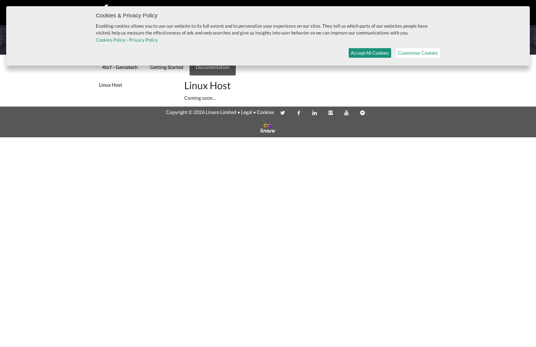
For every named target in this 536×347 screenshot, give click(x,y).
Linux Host (110, 85)
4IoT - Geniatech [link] (120, 67)
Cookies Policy (111, 40)
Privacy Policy (143, 40)
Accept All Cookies (370, 53)
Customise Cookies (418, 53)
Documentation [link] (213, 67)
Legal (246, 112)
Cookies (265, 112)
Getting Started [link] (166, 67)
